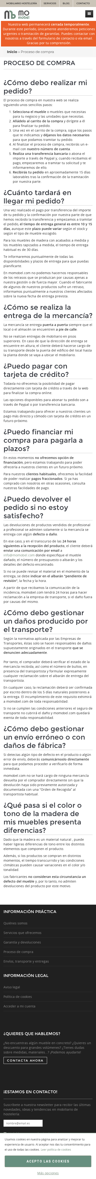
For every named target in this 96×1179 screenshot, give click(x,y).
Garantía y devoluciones (22, 942)
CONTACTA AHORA (25, 1060)
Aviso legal (11, 987)
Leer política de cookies (56, 1149)
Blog (66, 3)
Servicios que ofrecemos (22, 932)
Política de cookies (17, 996)
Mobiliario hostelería (21, 3)
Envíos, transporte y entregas (26, 961)
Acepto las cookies (48, 1161)
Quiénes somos (15, 923)
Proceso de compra (18, 952)
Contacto (83, 3)
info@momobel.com (19, 555)
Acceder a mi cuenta (19, 1006)
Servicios (50, 3)
